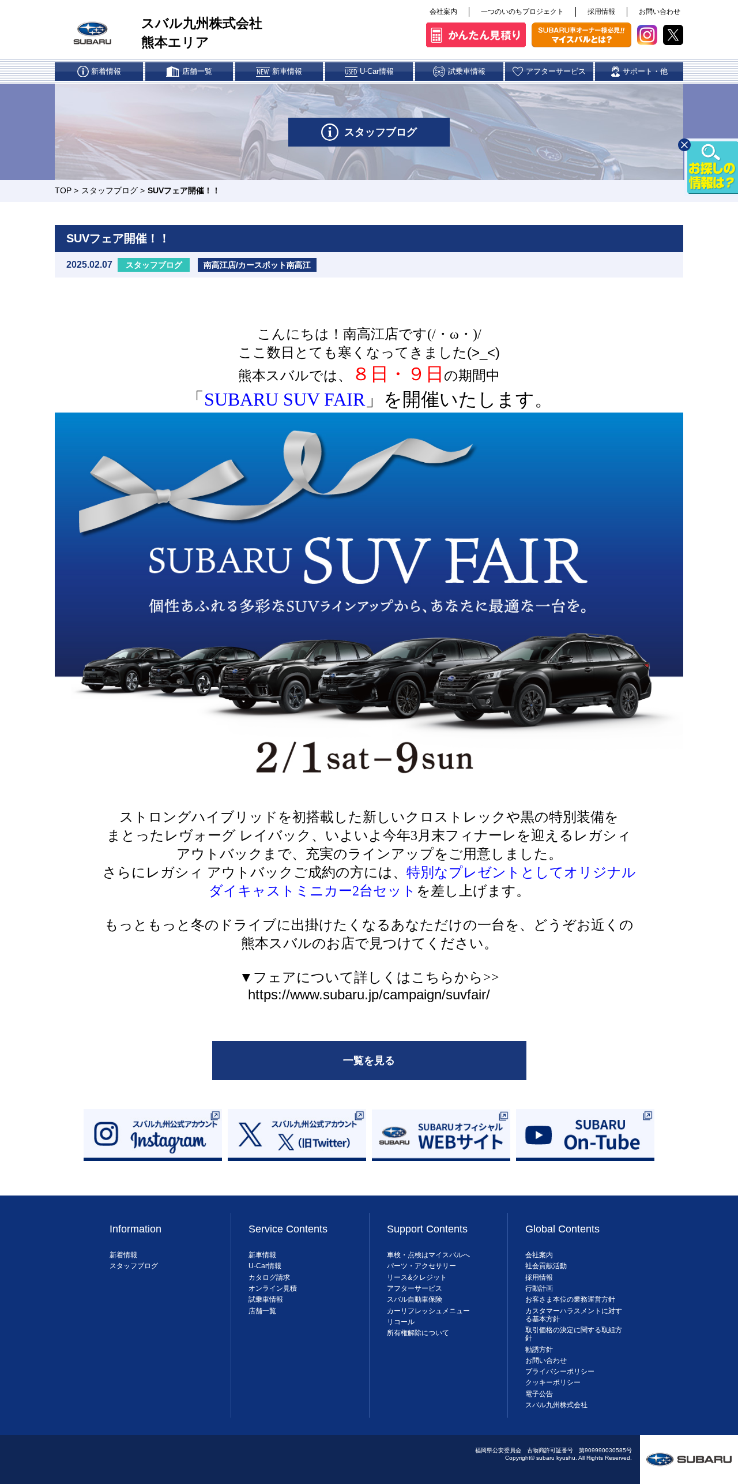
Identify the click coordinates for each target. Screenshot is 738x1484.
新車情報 (262, 1255)
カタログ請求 (269, 1277)
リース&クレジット (417, 1277)
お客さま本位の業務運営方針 (570, 1299)
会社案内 (443, 12)
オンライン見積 (272, 1288)
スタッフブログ (109, 190)
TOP (63, 190)
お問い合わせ (659, 12)
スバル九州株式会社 (556, 1405)
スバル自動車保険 (414, 1299)
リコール (401, 1322)
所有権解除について (418, 1333)
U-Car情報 (264, 1266)
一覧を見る (369, 1060)
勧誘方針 (539, 1350)
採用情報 (601, 12)
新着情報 (123, 1255)
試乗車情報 (265, 1299)
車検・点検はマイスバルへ (428, 1255)
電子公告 (539, 1394)
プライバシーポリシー (559, 1371)
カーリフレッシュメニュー (428, 1311)
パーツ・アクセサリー (421, 1266)
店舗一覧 (262, 1311)
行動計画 (539, 1288)
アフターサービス (414, 1288)
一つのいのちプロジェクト (522, 12)
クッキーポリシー (553, 1382)
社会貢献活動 (546, 1266)
